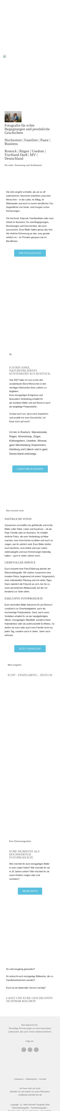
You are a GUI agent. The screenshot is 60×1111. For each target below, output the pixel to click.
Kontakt (42, 1078)
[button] (55, 55)
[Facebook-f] (23, 1049)
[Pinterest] (36, 1049)
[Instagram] (30, 1049)
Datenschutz (31, 1078)
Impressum (19, 1078)
